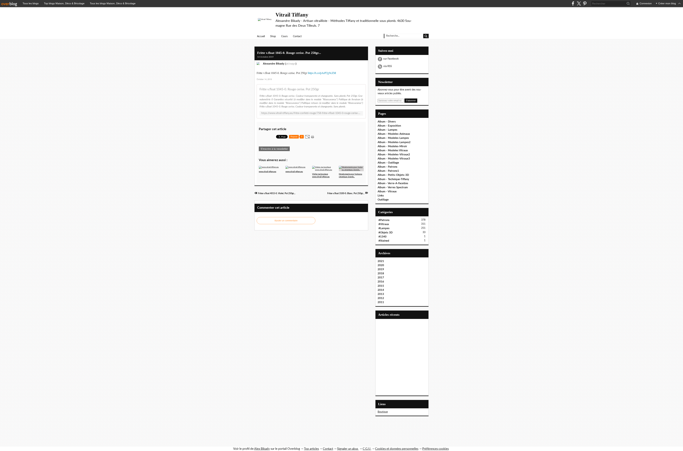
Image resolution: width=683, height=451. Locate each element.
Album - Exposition (389, 125)
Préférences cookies (435, 448)
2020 (381, 265)
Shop (273, 36)
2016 (381, 281)
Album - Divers (387, 121)
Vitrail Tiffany (292, 15)
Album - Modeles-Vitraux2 (394, 154)
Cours (284, 36)
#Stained (383, 240)
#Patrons (384, 220)
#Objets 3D (385, 232)
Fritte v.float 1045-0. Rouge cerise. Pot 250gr (289, 89)
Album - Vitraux (387, 191)
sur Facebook (391, 58)
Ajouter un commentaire (286, 220)
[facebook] (573, 3)
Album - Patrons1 (388, 171)
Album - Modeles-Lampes (393, 138)
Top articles (311, 448)
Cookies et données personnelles (396, 448)
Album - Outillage (388, 162)
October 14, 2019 (264, 79)
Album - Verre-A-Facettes (393, 183)
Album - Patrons (387, 167)
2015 (381, 286)
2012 (381, 298)
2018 (381, 273)
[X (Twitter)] (579, 3)
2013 (381, 294)
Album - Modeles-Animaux (394, 134)
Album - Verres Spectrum (393, 187)
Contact (297, 36)
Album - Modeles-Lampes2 (394, 142)
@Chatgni (291, 63)
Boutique (383, 412)
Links (381, 195)
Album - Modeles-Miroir (392, 146)
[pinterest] (585, 3)
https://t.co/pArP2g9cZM (322, 73)
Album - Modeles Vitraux (393, 150)
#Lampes (384, 228)
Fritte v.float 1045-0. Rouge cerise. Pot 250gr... (289, 53)
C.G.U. (367, 448)
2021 (381, 261)
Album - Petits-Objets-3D (393, 175)
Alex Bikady (262, 448)
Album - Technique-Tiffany (393, 179)
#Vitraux (383, 224)
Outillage (383, 199)
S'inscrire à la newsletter (274, 148)
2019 (381, 269)
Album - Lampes (387, 130)
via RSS (387, 66)
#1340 (382, 236)
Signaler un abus (348, 448)
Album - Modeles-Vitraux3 (394, 158)
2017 (381, 277)
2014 (381, 290)
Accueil (261, 36)
